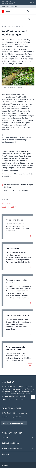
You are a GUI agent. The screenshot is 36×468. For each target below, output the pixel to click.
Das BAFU (5, 454)
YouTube (7, 417)
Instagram (24, 413)
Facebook (7, 413)
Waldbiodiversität (8, 207)
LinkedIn (18, 417)
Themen (5, 437)
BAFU (8, 11)
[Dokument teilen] (33, 18)
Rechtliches (5, 465)
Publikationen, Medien (10, 443)
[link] (18, 227)
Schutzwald (6, 203)
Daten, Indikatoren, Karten (12, 449)
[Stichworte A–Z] (29, 2)
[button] (33, 397)
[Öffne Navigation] (33, 11)
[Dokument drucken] (29, 18)
